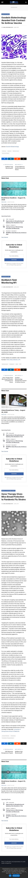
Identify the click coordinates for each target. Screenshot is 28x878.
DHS (17, 364)
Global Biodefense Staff (8, 27)
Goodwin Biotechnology (12, 146)
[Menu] (2, 2)
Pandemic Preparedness (8, 738)
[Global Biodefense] (14, 2)
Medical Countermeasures (8, 490)
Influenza (13, 735)
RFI (20, 364)
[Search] (26, 2)
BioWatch (12, 364)
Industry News (5, 14)
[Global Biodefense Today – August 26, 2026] (14, 401)
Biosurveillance (6, 276)
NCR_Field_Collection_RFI (13, 359)
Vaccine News (5, 153)
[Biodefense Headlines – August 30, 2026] (14, 189)
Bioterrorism (16, 151)
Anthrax (4, 151)
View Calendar (4, 237)
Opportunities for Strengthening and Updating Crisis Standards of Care (15, 435)
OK (10, 875)
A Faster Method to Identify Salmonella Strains (20, 168)
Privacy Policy (13, 264)
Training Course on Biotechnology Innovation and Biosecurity (14, 227)
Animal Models (5, 735)
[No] (26, 872)
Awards (9, 151)
